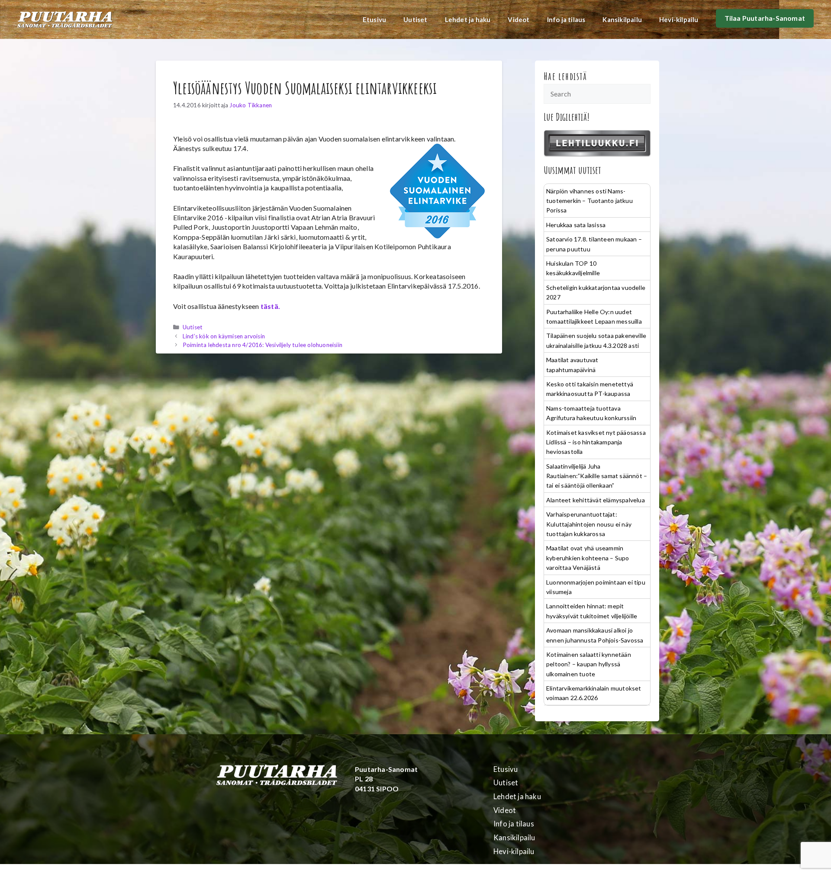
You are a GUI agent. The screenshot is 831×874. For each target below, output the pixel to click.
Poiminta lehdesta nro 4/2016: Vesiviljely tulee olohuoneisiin (262, 344)
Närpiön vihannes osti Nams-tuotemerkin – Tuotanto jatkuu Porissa (589, 200)
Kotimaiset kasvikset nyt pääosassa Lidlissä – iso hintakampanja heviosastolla (596, 442)
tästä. (270, 306)
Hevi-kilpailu (679, 19)
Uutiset (415, 19)
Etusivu (374, 19)
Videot (518, 19)
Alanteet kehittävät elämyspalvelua (595, 500)
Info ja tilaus (566, 19)
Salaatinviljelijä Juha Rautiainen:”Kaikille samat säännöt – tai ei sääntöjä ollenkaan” (596, 476)
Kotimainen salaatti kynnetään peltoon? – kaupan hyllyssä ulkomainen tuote (588, 664)
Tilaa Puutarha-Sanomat (765, 18)
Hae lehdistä (565, 76)
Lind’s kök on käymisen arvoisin (224, 336)
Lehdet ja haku (468, 19)
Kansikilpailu (622, 19)
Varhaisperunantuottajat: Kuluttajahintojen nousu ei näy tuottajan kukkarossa (588, 524)
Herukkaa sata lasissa (576, 224)
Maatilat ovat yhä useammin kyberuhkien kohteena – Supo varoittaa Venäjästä (587, 557)
